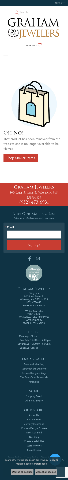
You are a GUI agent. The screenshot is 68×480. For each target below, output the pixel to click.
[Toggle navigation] (5, 54)
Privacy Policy (47, 459)
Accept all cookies (46, 471)
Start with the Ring (34, 364)
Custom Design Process (34, 428)
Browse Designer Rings (34, 373)
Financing (34, 381)
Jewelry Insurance (34, 423)
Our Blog (34, 436)
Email (10, 227)
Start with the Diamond (34, 368)
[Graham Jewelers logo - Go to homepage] (34, 28)
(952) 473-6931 (34, 202)
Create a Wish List (34, 441)
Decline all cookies (22, 471)
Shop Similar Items (20, 157)
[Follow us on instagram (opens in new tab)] (37, 259)
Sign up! (34, 245)
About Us (34, 415)
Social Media (34, 450)
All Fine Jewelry (34, 400)
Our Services (34, 419)
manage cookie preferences (31, 463)
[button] (59, 3)
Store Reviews (34, 445)
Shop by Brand (34, 396)
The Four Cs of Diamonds (34, 377)
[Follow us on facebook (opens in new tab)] (30, 259)
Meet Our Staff (34, 432)
